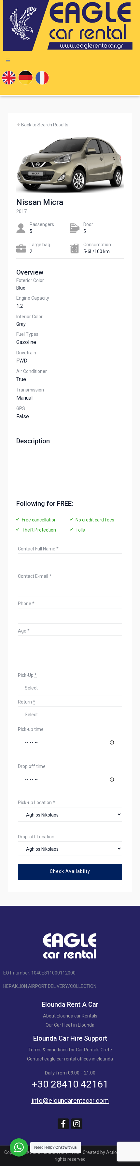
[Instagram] (76, 1124)
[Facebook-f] (63, 1124)
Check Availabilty (70, 871)
